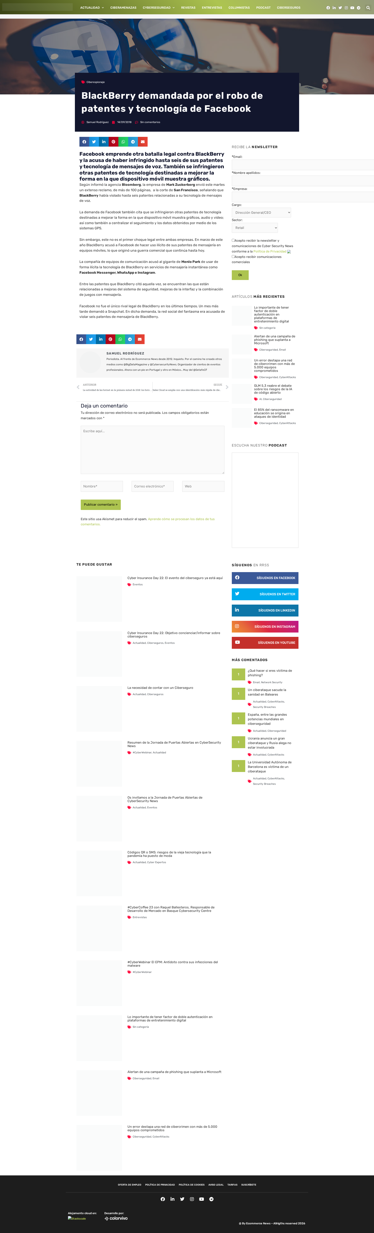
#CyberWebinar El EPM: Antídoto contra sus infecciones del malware (172, 964)
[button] (368, 8)
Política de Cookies (192, 1184)
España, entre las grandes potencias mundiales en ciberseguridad (267, 719)
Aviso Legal (216, 1184)
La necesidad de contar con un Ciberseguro (160, 688)
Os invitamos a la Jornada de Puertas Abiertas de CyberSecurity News (164, 799)
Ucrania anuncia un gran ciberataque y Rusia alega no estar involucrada (269, 742)
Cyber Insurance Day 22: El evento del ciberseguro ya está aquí (175, 578)
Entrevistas (212, 8)
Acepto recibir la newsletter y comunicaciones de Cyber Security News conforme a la (262, 246)
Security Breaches (264, 707)
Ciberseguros (288, 8)
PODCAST (263, 8)
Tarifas (232, 1184)
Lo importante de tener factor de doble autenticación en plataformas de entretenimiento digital (170, 1018)
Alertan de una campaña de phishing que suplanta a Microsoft (174, 1072)
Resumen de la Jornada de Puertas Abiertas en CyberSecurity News (174, 744)
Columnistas (239, 8)
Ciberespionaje (96, 82)
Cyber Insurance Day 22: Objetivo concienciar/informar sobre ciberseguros (173, 634)
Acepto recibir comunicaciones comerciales (257, 259)
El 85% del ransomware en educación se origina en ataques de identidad (274, 413)
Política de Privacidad (269, 251)
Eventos (138, 584)
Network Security (271, 682)
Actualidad (90, 8)
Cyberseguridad (157, 8)
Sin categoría (141, 1026)
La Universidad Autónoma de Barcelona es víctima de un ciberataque (270, 766)
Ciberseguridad (142, 1078)
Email (156, 1078)
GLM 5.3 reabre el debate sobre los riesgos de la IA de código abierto (273, 389)
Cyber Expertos (156, 862)
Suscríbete (248, 1184)
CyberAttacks (161, 1136)
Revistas (188, 8)
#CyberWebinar (142, 752)
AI (260, 399)
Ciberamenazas (123, 8)
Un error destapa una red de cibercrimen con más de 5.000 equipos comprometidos (172, 1128)
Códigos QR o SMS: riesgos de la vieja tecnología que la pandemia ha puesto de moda (169, 854)
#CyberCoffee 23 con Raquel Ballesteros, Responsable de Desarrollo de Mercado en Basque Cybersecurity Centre (170, 909)
